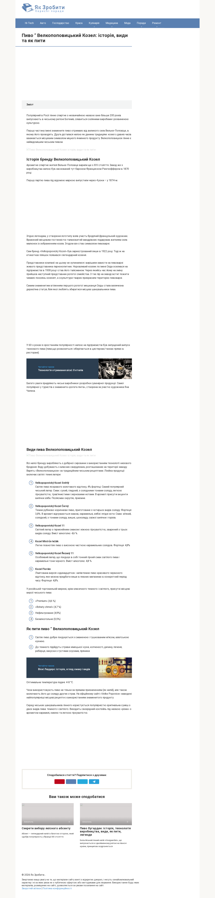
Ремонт (156, 23)
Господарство (60, 23)
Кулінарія (94, 23)
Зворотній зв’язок (31, 888)
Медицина (112, 23)
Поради (141, 23)
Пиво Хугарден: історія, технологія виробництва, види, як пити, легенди (105, 831)
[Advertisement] (52, 73)
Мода (127, 23)
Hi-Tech (29, 23)
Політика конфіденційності (57, 888)
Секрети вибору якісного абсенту (46, 828)
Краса (78, 23)
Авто (43, 23)
